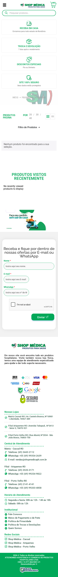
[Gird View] (47, 116)
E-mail (7, 274)
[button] (4, 5)
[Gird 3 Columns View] (52, 116)
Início (15, 97)
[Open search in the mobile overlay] (29, 13)
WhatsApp (9, 287)
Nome (7, 261)
